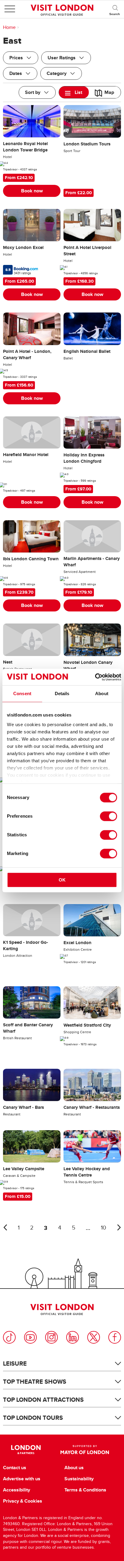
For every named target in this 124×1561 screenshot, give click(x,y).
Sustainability (79, 1479)
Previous (5, 1227)
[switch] (108, 816)
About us (74, 1467)
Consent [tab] (22, 693)
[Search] (115, 9)
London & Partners (25, 1449)
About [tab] (101, 693)
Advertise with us (21, 1479)
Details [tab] (62, 693)
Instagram (51, 1337)
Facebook (114, 1337)
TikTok (9, 1337)
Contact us (14, 1467)
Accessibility (16, 1490)
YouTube (30, 1337)
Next (119, 1227)
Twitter (93, 1337)
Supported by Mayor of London (84, 1449)
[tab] (74, 92)
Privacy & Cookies (22, 1501)
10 (103, 1227)
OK (62, 879)
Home (9, 27)
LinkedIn (72, 1337)
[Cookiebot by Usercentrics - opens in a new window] (95, 677)
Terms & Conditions (85, 1490)
